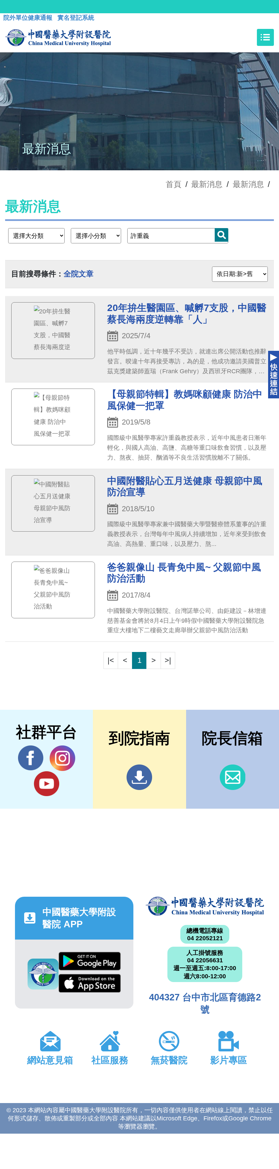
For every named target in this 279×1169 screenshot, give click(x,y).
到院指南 (139, 777)
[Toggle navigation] (265, 37)
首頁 (173, 184)
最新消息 (248, 184)
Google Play (89, 963)
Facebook (31, 758)
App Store (89, 985)
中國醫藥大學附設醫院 (205, 906)
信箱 (232, 777)
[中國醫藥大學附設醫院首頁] (58, 37)
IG (62, 758)
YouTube (46, 783)
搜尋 (221, 235)
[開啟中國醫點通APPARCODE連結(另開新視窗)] (43, 974)
